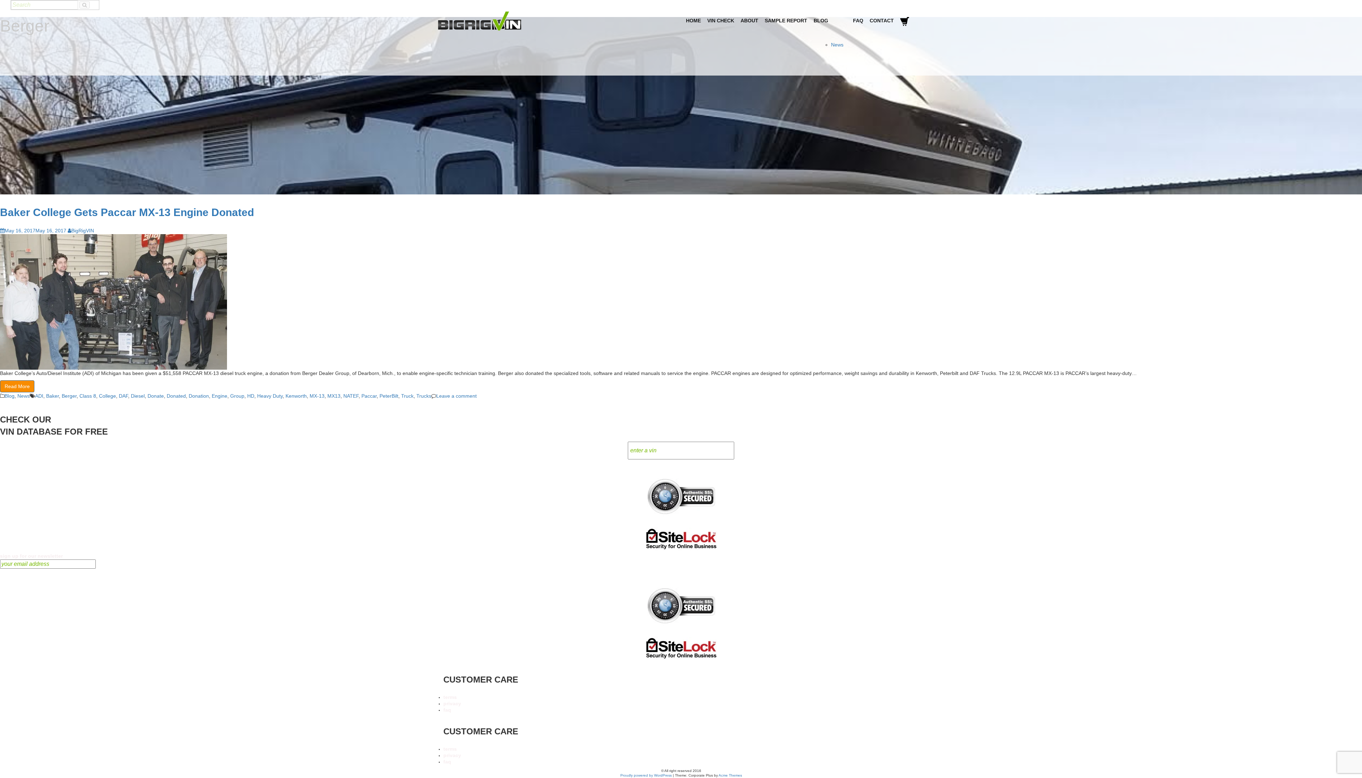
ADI (39, 396)
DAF (123, 396)
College (107, 396)
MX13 (333, 396)
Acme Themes (730, 775)
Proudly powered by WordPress (646, 775)
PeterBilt (389, 396)
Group (237, 396)
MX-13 (317, 396)
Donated (176, 396)
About (749, 20)
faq (447, 710)
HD (250, 396)
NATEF (351, 396)
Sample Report (786, 20)
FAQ (858, 20)
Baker (52, 396)
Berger (69, 396)
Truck (407, 396)
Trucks (423, 396)
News (837, 45)
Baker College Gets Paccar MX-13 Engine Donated (127, 212)
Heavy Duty (270, 396)
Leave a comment (456, 396)
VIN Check (720, 20)
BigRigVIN (82, 230)
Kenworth (296, 396)
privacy (452, 703)
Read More (17, 386)
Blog (821, 20)
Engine (219, 396)
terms (450, 697)
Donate (156, 396)
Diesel (138, 396)
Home (693, 20)
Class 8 (87, 396)
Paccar (369, 396)
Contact (882, 20)
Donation (199, 396)
